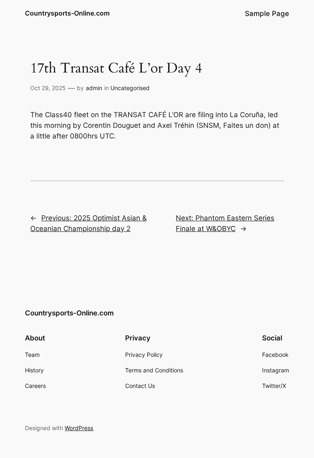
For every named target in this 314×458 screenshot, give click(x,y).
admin (94, 87)
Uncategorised (130, 87)
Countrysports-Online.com (67, 13)
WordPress (79, 427)
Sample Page (267, 13)
